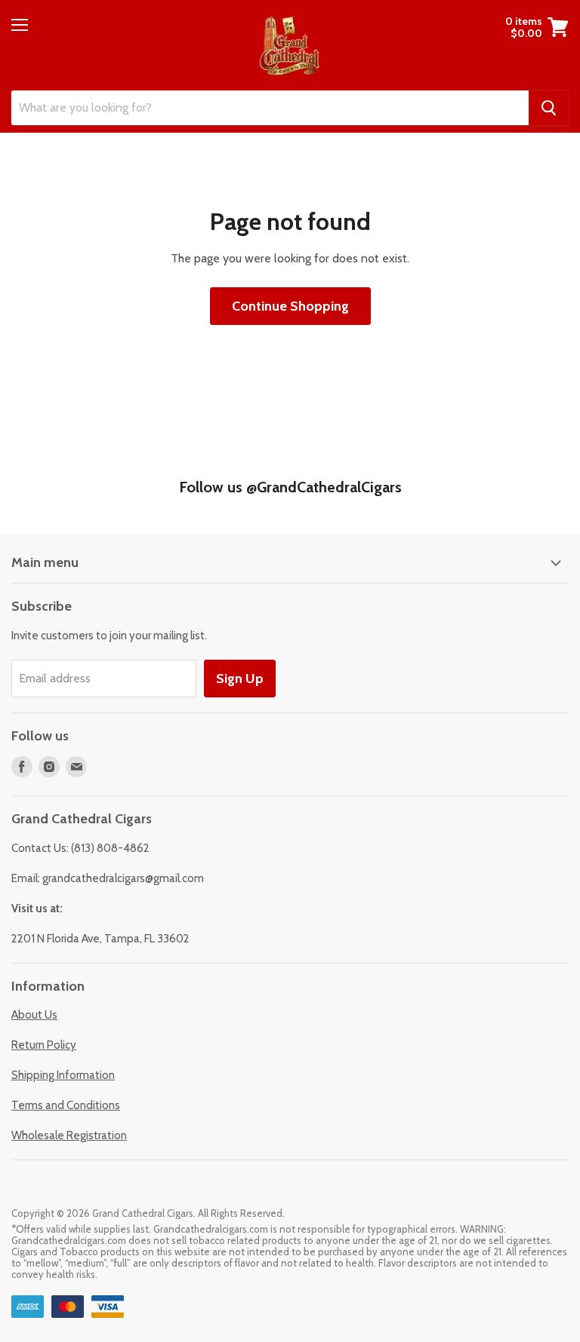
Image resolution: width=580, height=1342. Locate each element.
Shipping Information (63, 1075)
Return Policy (43, 1045)
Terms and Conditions (65, 1105)
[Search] (549, 107)
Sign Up (240, 678)
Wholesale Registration (69, 1135)
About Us (34, 1015)
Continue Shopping (290, 306)
